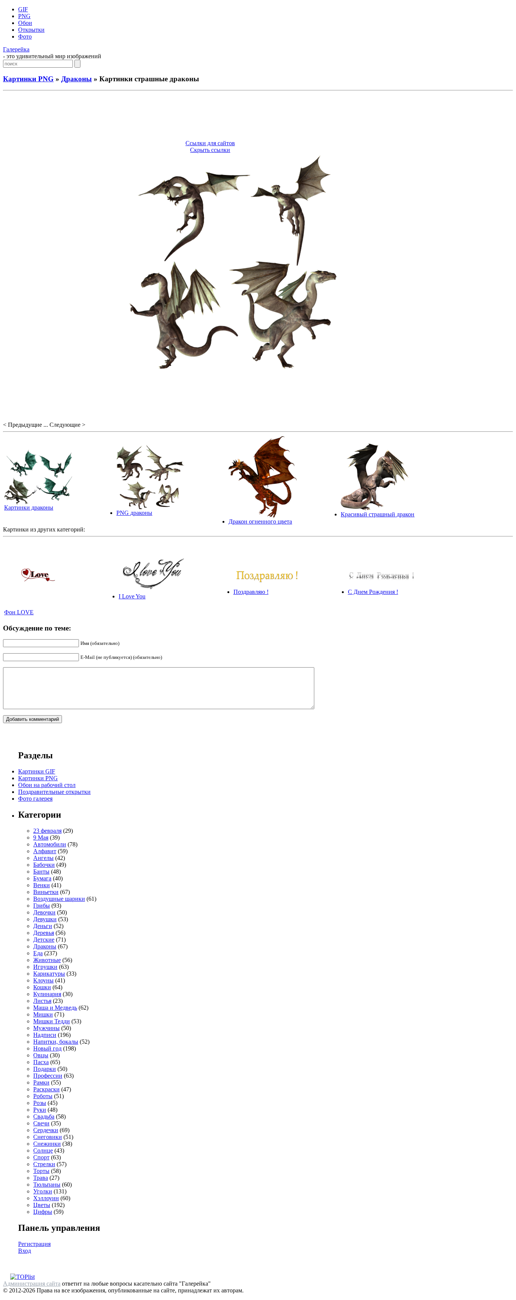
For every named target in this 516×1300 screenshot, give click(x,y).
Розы (39, 1103)
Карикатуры (49, 973)
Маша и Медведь (55, 1007)
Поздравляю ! (251, 592)
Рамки (41, 1082)
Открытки (31, 29)
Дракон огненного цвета (260, 521)
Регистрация (34, 1244)
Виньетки (46, 892)
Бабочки (44, 865)
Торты (41, 1171)
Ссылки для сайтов (210, 143)
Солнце (43, 1150)
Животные (47, 960)
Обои (25, 23)
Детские (43, 939)
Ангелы (43, 858)
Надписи (44, 1035)
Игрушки (45, 967)
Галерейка (16, 49)
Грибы (41, 905)
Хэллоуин (46, 1198)
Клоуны (43, 980)
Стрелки (44, 1164)
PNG (24, 16)
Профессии (47, 1075)
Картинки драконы (28, 507)
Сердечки (45, 1130)
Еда (38, 953)
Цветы (41, 1205)
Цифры (42, 1212)
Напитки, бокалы (55, 1041)
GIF (23, 9)
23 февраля (47, 830)
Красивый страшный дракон (377, 514)
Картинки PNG (28, 79)
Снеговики (47, 1137)
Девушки (45, 919)
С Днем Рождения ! (373, 592)
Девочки (44, 912)
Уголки (42, 1191)
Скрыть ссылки (210, 150)
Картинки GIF (36, 771)
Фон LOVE (19, 612)
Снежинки (47, 1143)
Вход (24, 1250)
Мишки (43, 1014)
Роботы (43, 1096)
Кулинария (47, 994)
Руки (39, 1109)
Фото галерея (35, 798)
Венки (41, 885)
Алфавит (44, 851)
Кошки (42, 987)
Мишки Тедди (51, 1021)
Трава (40, 1177)
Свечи (41, 1123)
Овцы (40, 1055)
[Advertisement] (258, 116)
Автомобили (49, 844)
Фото (25, 36)
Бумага (42, 878)
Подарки (44, 1069)
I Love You (132, 596)
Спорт (41, 1157)
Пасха (41, 1062)
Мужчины (46, 1028)
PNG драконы (134, 513)
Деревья (43, 933)
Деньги (42, 926)
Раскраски (46, 1089)
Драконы (76, 79)
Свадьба (43, 1116)
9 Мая (40, 837)
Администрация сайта (31, 1283)
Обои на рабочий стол (47, 785)
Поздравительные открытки (54, 792)
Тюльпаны (46, 1184)
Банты (41, 871)
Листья (42, 1001)
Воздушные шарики (59, 899)
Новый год (47, 1048)
